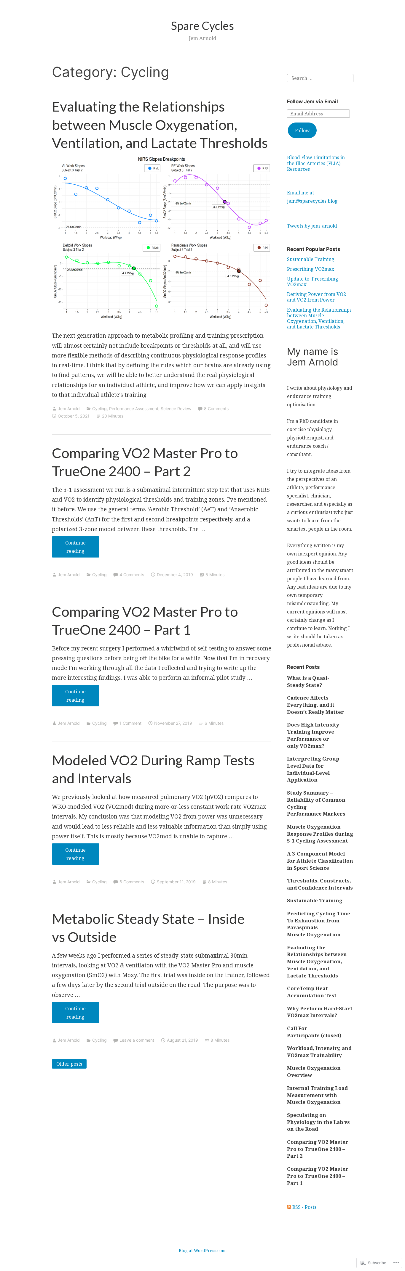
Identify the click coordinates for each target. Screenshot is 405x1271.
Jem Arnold (69, 408)
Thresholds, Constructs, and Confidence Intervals (320, 884)
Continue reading (69, 548)
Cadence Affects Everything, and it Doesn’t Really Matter (315, 704)
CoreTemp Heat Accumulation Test (312, 992)
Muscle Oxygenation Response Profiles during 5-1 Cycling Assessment (320, 833)
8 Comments (216, 408)
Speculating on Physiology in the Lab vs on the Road (318, 1122)
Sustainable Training (310, 259)
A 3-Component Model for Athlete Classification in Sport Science (320, 860)
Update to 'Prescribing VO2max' (312, 282)
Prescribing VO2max (310, 269)
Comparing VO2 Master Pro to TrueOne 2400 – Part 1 (317, 1175)
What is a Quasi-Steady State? (308, 681)
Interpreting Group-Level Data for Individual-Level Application (314, 769)
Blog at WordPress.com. (203, 1250)
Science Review (176, 408)
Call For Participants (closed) (314, 1032)
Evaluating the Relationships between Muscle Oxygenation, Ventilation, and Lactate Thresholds (160, 124)
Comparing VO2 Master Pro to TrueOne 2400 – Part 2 (317, 1148)
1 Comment (130, 723)
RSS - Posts (304, 1207)
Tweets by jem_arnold (312, 226)
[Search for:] (320, 77)
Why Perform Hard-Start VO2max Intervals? (320, 1012)
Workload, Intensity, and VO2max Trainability (319, 1052)
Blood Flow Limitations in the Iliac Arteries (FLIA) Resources (316, 163)
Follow (302, 130)
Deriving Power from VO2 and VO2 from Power (316, 297)
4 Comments (131, 574)
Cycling (99, 408)
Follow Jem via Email (312, 101)
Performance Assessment (133, 408)
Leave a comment (136, 1040)
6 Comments (131, 881)
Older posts (69, 1064)
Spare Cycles (202, 25)
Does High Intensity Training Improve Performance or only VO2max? (313, 735)
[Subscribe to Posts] (289, 1207)
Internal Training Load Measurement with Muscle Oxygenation (317, 1095)
